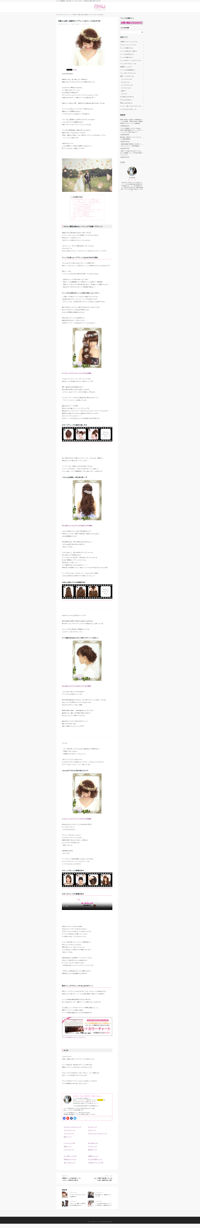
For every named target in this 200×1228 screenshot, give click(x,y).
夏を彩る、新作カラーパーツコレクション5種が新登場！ (131, 138)
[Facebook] (71, 1118)
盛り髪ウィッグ (92, 1149)
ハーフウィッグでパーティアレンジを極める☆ (77, 1195)
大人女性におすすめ (127, 96)
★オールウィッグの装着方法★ (81, 214)
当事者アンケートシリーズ (128, 41)
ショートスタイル (126, 79)
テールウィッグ (92, 1146)
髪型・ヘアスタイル (127, 76)
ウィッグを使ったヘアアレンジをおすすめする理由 (86, 201)
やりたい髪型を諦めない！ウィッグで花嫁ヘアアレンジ (86, 199)
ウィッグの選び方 (126, 48)
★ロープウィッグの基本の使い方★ (82, 204)
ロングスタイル (126, 88)
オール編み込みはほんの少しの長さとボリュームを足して (88, 209)
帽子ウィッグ (67, 1137)
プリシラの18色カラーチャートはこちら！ (74, 1037)
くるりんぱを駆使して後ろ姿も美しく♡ (84, 206)
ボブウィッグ (92, 1130)
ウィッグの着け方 (71, 24)
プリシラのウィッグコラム (95, 1221)
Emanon (110, 1221)
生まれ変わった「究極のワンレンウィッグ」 (103, 1195)
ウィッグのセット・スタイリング (130, 60)
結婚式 (77, 24)
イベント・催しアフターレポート (130, 106)
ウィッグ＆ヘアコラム (128, 73)
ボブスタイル (125, 82)
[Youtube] (67, 1118)
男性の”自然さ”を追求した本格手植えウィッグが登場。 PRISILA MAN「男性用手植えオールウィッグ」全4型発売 (131, 121)
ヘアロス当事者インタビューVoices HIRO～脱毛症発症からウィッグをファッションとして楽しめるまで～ (131, 130)
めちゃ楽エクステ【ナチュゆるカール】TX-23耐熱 (76, 686)
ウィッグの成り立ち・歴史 (128, 51)
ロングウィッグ (92, 1127)
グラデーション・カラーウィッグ (97, 1133)
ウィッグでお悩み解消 (127, 70)
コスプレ (124, 93)
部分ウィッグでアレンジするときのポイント (84, 216)
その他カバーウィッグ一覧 (95, 1162)
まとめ (73, 218)
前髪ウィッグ (67, 1146)
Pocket (75, 69)
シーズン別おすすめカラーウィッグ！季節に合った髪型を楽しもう (103, 1204)
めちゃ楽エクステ (93, 1143)
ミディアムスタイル (127, 85)
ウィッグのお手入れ (127, 54)
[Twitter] (75, 1118)
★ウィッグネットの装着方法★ (81, 213)
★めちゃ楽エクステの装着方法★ (82, 208)
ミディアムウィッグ (69, 1130)
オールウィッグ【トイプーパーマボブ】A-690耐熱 (76, 819)
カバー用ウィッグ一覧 (70, 1156)
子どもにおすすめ (126, 100)
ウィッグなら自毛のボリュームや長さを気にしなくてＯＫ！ (89, 202)
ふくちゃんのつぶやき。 (128, 109)
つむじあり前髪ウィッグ (95, 1159)
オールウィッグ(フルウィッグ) (72, 1127)
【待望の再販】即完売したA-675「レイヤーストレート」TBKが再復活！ (130, 145)
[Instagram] (64, 1118)
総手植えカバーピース (70, 1159)
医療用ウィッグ (125, 67)
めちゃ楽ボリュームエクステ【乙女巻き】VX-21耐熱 (77, 525)
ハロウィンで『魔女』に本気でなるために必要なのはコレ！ (77, 1204)
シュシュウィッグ (69, 1149)
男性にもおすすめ (126, 103)
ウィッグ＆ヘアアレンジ (84, 24)
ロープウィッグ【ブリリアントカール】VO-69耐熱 (76, 373)
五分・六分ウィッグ (69, 1162)
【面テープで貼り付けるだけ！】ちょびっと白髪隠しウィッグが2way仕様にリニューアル (131, 152)
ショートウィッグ (69, 1133)
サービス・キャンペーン (128, 45)
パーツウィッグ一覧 (69, 1143)
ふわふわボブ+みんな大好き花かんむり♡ (84, 211)
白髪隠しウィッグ (93, 1156)
